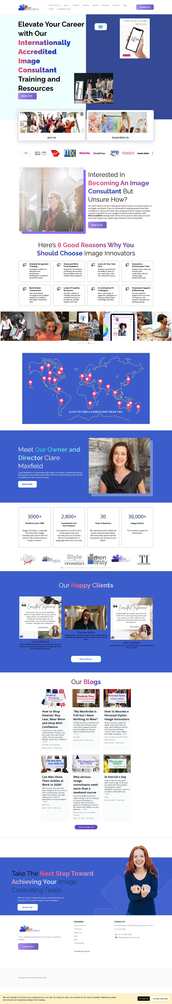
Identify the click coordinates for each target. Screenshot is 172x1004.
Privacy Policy (41, 978)
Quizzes (96, 5)
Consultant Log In (64, 9)
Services (86, 5)
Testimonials (79, 943)
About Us (116, 5)
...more (44, 741)
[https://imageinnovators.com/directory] (86, 388)
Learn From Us (54, 5)
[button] (54, 720)
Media (51, 9)
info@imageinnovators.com (129, 937)
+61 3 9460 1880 (125, 934)
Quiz (76, 936)
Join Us (66, 5)
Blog (125, 5)
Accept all (143, 998)
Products (76, 5)
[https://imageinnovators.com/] (28, 7)
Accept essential (160, 998)
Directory (105, 5)
